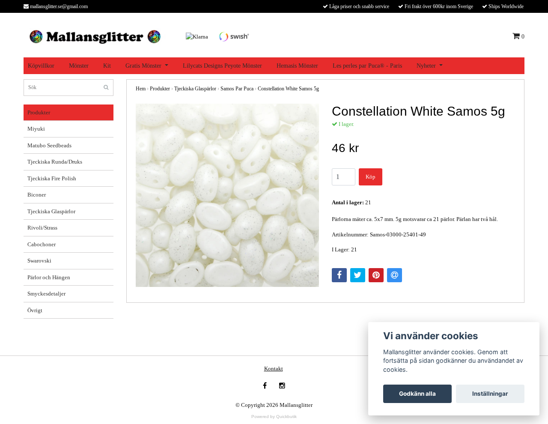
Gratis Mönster (143, 66)
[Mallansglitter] (95, 36)
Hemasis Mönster (297, 66)
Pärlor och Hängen (48, 277)
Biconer (36, 194)
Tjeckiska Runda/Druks (54, 161)
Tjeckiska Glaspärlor (51, 211)
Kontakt (273, 368)
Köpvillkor (41, 66)
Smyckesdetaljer (46, 293)
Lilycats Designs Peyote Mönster (222, 66)
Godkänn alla (417, 393)
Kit (107, 66)
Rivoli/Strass (42, 227)
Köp (370, 176)
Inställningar (490, 393)
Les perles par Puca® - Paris (367, 66)
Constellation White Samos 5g (288, 89)
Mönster (79, 66)
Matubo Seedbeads (49, 145)
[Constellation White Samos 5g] (227, 195)
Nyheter (426, 66)
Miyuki (36, 128)
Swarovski (39, 260)
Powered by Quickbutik (274, 416)
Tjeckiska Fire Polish (51, 178)
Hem (141, 89)
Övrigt (34, 310)
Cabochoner (41, 244)
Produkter (38, 112)
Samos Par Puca (236, 89)
